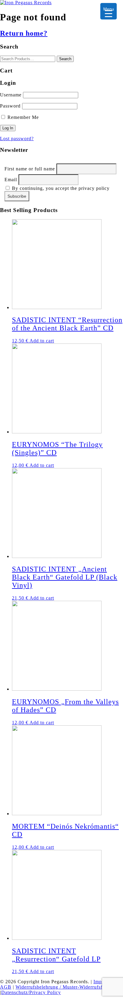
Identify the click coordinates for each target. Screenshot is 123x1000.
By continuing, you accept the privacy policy (60, 188)
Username (10, 94)
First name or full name (29, 168)
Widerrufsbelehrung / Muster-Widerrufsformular (67, 987)
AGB (5, 987)
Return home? (23, 33)
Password (10, 105)
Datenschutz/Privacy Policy (31, 992)
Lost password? (17, 138)
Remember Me (22, 117)
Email (10, 179)
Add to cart (42, 340)
